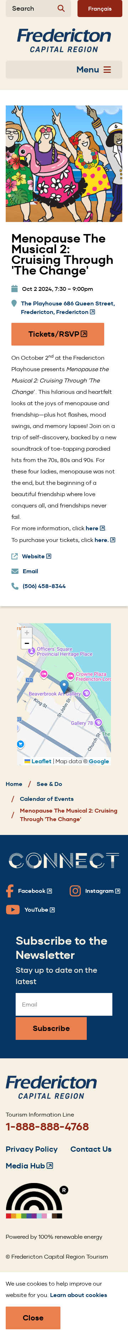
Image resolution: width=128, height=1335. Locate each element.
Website (36, 557)
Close (33, 1318)
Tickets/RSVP (58, 337)
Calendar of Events (47, 799)
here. (104, 540)
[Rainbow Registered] (37, 1216)
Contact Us (91, 1149)
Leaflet (41, 761)
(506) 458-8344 (44, 586)
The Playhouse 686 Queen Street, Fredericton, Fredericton (68, 308)
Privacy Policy (32, 1149)
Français (100, 8)
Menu (87, 69)
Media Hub (29, 1166)
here (95, 528)
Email (30, 571)
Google (99, 761)
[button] (64, 687)
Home (14, 784)
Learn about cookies (78, 1295)
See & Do (49, 784)
